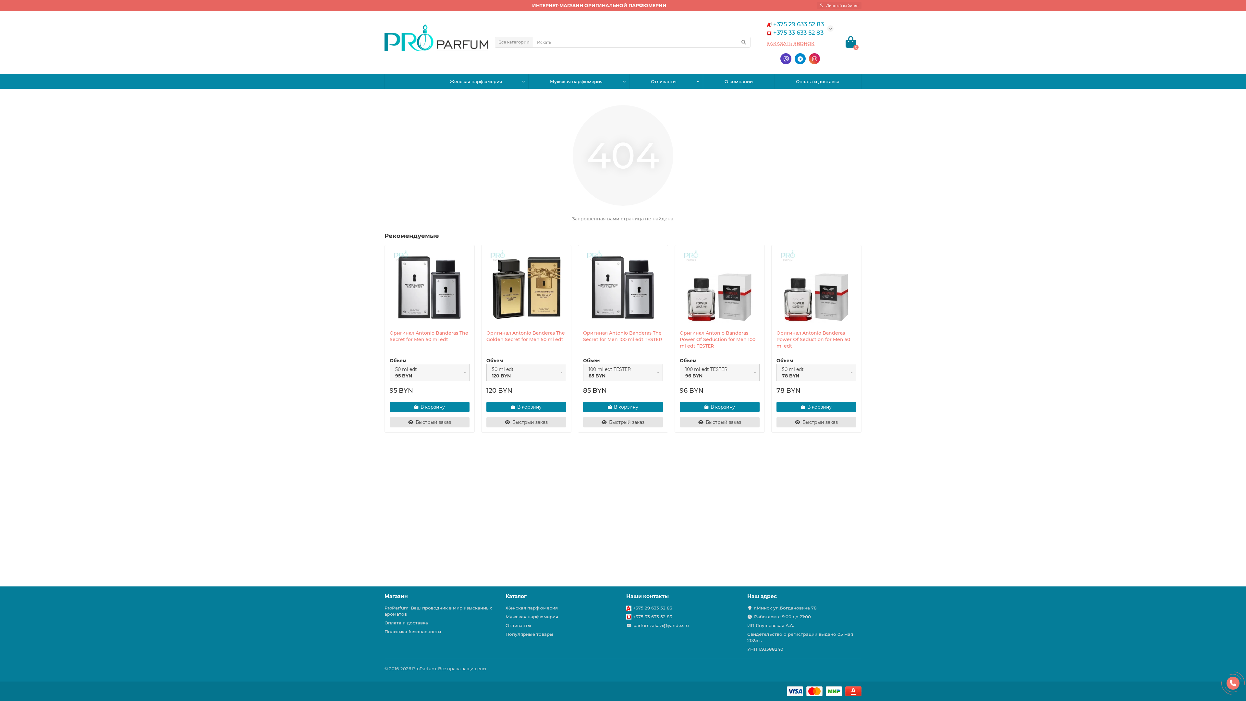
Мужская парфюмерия (576, 81)
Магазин (396, 596)
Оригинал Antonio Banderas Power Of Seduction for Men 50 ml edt (813, 339)
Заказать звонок (790, 43)
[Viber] (785, 58)
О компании (739, 81)
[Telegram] (800, 58)
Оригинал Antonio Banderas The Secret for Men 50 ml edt (429, 336)
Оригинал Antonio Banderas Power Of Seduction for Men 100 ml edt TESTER (717, 339)
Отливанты (664, 81)
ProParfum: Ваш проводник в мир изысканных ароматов (438, 611)
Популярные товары (529, 634)
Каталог (516, 596)
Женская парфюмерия (476, 81)
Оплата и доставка (817, 81)
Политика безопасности (413, 631)
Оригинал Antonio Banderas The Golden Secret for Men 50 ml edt (525, 336)
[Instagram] (814, 58)
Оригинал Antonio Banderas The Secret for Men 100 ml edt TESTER (622, 336)
